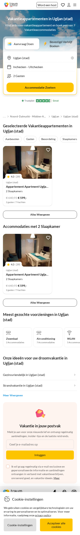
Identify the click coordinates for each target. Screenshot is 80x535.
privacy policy (43, 515)
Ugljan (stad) (70, 116)
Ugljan (55, 116)
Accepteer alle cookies (56, 524)
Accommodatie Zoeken (40, 87)
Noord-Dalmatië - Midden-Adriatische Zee (28, 116)
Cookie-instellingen (20, 525)
